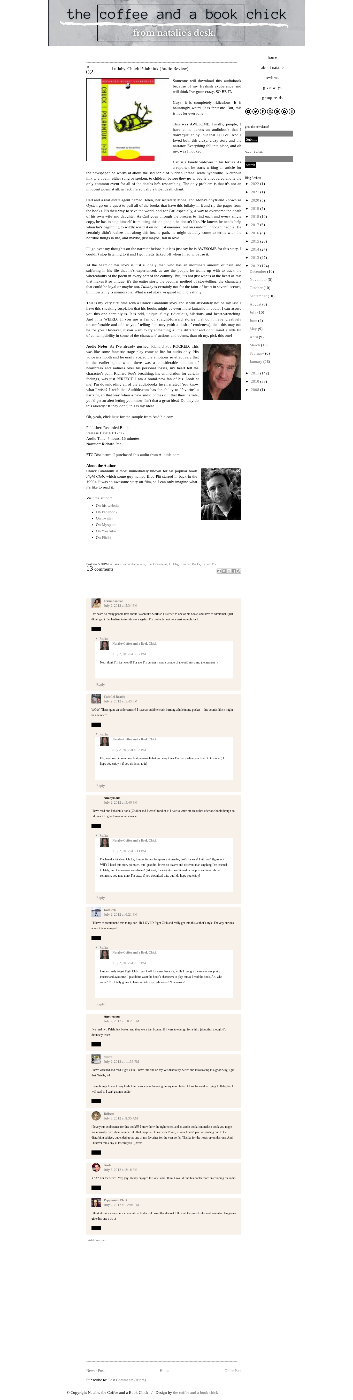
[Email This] (219, 571)
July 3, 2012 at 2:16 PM (120, 1170)
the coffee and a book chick (195, 1392)
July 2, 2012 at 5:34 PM (120, 605)
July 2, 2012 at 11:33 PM (121, 1061)
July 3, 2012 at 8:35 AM (121, 1118)
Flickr (106, 537)
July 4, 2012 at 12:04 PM (121, 1205)
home (272, 57)
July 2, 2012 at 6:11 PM (129, 851)
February (257, 353)
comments (99, 569)
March (255, 345)
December (258, 271)
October (257, 288)
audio (126, 564)
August (256, 304)
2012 (255, 266)
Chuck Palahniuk (157, 564)
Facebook (110, 512)
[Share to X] (229, 571)
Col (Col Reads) (114, 697)
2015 (255, 241)
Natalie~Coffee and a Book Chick (134, 643)
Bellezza (109, 1114)
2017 (255, 225)
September (259, 296)
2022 (255, 184)
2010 (255, 381)
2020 (255, 200)
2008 (255, 390)
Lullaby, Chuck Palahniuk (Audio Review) (150, 68)
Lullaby (173, 564)
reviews (272, 77)
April (254, 337)
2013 (255, 257)
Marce (108, 1057)
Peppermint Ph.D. (116, 1200)
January (256, 361)
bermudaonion (114, 601)
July (253, 312)
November (259, 279)
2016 (255, 233)
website (114, 505)
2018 (255, 216)
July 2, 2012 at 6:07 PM (129, 654)
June (254, 320)
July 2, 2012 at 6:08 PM (129, 750)
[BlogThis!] (224, 571)
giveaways (272, 87)
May (254, 329)
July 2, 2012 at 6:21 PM (120, 914)
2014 (255, 249)
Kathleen (110, 910)
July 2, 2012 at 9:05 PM (129, 963)
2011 (255, 373)
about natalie (272, 67)
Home (165, 1371)
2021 (255, 192)
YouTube (109, 531)
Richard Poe (161, 346)
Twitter (107, 518)
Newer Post (95, 1371)
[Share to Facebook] (233, 571)
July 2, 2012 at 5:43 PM (120, 701)
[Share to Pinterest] (238, 571)
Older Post (233, 1371)
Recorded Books (190, 564)
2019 (255, 208)
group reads (272, 97)
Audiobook (138, 564)
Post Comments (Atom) (127, 1380)
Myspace (109, 525)
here (115, 417)
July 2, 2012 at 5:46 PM (120, 802)
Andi (107, 1165)
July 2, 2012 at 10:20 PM (121, 1021)
